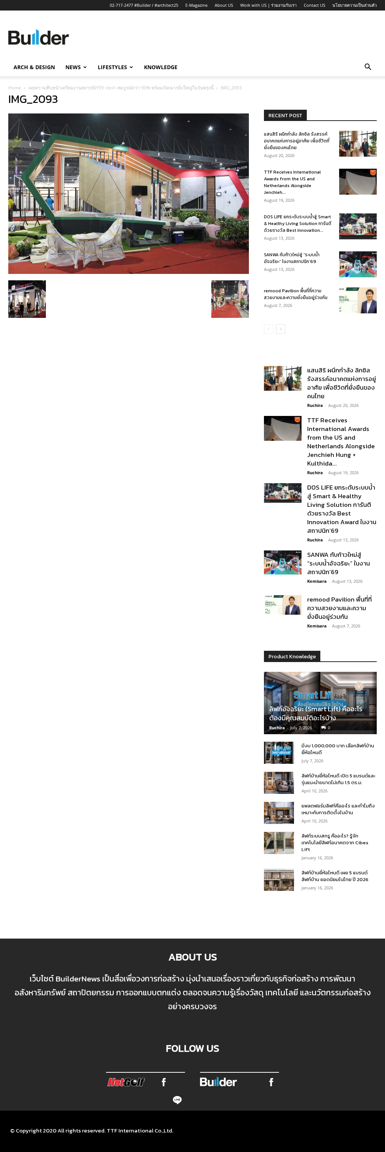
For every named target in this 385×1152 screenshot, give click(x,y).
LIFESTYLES (112, 67)
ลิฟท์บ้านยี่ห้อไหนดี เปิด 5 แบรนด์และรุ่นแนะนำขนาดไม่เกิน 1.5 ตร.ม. (338, 779)
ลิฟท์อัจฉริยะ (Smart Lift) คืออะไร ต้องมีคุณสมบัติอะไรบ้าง (315, 713)
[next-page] (280, 329)
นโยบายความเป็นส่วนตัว (354, 5)
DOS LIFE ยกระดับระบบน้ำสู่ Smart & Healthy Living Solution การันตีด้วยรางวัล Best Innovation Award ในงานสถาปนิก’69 (341, 508)
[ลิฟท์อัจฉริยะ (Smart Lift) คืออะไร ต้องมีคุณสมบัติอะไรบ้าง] (320, 703)
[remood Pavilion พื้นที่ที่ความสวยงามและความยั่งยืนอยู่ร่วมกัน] (358, 300)
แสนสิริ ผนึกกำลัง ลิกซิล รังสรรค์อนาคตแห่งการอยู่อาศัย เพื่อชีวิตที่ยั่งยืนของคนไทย (296, 141)
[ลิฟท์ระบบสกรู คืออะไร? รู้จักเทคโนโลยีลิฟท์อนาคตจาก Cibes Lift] (279, 843)
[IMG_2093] (128, 271)
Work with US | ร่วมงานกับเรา (268, 5)
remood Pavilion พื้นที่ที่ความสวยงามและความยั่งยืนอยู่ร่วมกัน (295, 294)
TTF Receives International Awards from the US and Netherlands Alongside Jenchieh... (292, 182)
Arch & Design (34, 67)
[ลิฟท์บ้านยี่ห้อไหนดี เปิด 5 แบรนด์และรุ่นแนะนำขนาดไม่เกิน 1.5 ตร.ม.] (279, 783)
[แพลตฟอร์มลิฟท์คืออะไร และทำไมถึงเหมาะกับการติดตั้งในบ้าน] (279, 813)
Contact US (314, 5)
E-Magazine (196, 5)
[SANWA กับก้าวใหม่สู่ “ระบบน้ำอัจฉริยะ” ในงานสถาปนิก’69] (358, 264)
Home (14, 88)
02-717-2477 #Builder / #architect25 (144, 5)
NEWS (73, 67)
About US (224, 5)
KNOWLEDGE (160, 67)
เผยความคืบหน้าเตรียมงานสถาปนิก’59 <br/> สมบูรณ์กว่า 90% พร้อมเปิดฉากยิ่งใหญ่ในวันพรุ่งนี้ (121, 88)
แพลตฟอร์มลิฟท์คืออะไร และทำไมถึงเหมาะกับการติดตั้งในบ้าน (338, 809)
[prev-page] (268, 329)
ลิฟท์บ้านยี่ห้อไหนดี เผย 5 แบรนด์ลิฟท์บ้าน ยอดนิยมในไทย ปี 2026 (335, 876)
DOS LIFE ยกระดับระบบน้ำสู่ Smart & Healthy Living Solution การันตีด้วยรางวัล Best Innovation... (297, 223)
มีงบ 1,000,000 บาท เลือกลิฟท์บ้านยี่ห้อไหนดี (338, 749)
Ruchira (315, 405)
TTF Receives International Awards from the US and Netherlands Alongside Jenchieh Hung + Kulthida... (341, 441)
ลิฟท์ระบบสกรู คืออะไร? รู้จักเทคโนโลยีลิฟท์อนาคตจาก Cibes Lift (335, 842)
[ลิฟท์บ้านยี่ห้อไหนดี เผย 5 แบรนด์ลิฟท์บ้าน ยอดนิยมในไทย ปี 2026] (279, 880)
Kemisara (317, 581)
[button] (368, 67)
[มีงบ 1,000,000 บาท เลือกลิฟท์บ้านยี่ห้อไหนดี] (279, 753)
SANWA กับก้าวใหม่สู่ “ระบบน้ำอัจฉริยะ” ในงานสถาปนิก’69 (292, 258)
